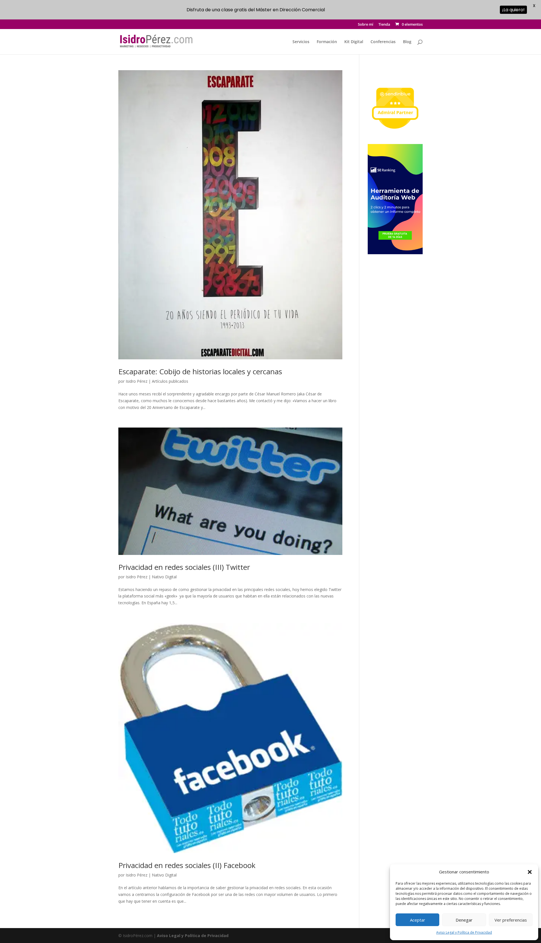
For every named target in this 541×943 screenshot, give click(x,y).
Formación (327, 42)
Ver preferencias (511, 920)
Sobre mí (365, 25)
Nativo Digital (164, 576)
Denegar (464, 920)
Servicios (300, 42)
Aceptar (417, 920)
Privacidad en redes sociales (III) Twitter (184, 567)
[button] (530, 872)
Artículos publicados (170, 381)
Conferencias (383, 42)
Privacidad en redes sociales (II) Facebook (187, 865)
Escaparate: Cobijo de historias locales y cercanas (200, 371)
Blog (407, 42)
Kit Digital (353, 42)
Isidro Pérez (136, 381)
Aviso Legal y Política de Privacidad (464, 932)
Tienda (384, 25)
